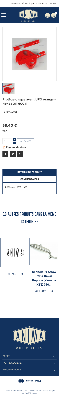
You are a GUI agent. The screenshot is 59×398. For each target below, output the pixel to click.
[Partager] (5, 154)
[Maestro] (21, 381)
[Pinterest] (20, 154)
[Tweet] (13, 154)
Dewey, (45, 390)
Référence (10, 187)
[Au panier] (37, 297)
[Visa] (38, 381)
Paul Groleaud (31, 393)
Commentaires (29, 179)
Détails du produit (29, 172)
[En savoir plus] (22, 297)
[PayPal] (29, 381)
